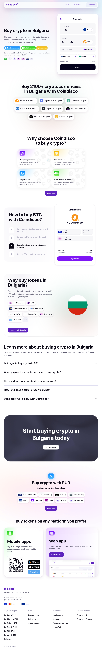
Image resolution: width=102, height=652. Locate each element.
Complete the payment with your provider (31, 246)
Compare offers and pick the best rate (31, 238)
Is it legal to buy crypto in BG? (21, 363)
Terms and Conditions (60, 623)
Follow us (66, 5)
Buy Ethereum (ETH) (11, 619)
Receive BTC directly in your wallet (31, 254)
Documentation (33, 615)
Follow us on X (82, 615)
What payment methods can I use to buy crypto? (32, 372)
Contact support (34, 623)
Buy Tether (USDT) (10, 623)
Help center (32, 619)
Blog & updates (58, 615)
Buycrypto (51, 193)
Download (77, 5)
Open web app (56, 554)
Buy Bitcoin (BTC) (10, 615)
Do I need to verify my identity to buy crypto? (30, 381)
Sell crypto (7, 639)
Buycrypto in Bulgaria (18, 330)
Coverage (56, 619)
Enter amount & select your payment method (29, 230)
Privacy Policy (57, 627)
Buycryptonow (51, 447)
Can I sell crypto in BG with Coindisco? (26, 398)
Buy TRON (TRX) (9, 631)
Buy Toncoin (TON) (10, 627)
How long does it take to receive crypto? (27, 389)
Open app (91, 5)
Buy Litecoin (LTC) (10, 635)
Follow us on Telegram (84, 619)
